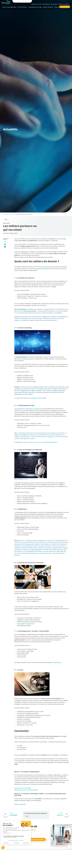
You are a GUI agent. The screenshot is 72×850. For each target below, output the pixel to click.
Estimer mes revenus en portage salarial (26, 790)
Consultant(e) (18, 1)
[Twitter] (5, 244)
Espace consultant (64, 4)
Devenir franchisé (37, 4)
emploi (5, 219)
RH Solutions (6, 214)
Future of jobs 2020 (43, 267)
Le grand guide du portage (34, 7)
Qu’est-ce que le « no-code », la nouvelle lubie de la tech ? (40, 442)
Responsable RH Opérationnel (25, 623)
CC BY (26, 479)
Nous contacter (65, 6)
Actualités (55, 4)
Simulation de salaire (48, 7)
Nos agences (47, 4)
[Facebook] (5, 242)
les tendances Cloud (35, 398)
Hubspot (28, 544)
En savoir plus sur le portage (22, 788)
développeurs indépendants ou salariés (28, 409)
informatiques (23, 359)
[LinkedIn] (5, 247)
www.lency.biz (57, 662)
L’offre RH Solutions (22, 7)
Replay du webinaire (20, 804)
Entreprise (26, 1)
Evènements (57, 7)
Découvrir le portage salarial (9, 7)
